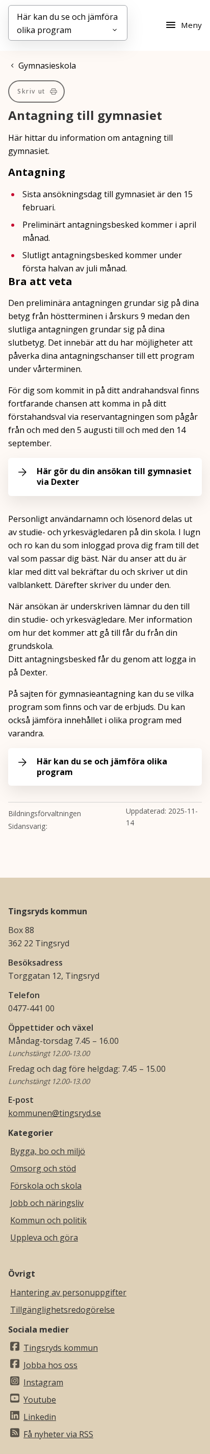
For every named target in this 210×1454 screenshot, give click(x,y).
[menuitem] (36, 91)
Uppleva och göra (44, 1237)
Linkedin (39, 1416)
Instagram (43, 1382)
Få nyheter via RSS (58, 1434)
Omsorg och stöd (43, 1168)
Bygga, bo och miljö (47, 1151)
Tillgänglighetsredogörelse (62, 1309)
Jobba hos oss (50, 1365)
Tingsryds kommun (60, 1347)
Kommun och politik (48, 1220)
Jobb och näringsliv (47, 1203)
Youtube (39, 1399)
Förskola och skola (46, 1185)
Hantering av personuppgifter (68, 1292)
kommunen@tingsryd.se (54, 1113)
